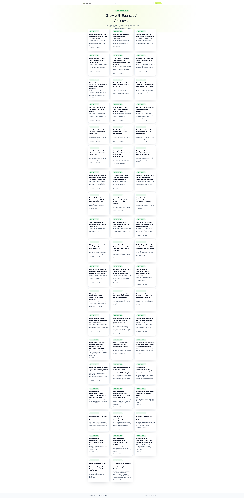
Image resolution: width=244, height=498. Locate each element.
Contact (154, 495)
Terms (146, 495)
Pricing (109, 3)
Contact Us (122, 3)
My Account (158, 3)
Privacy (150, 495)
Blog (115, 3)
